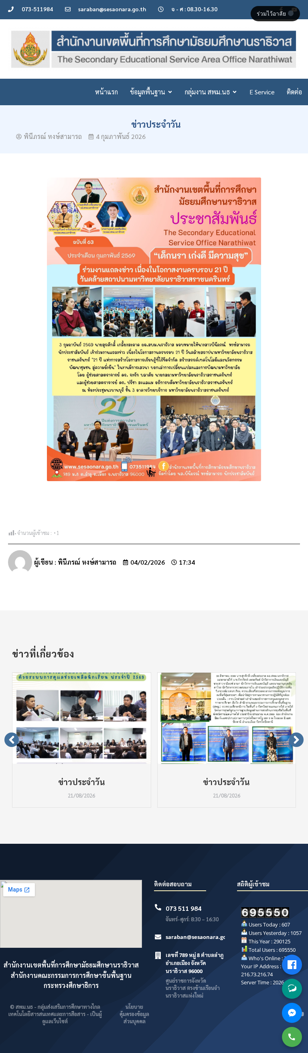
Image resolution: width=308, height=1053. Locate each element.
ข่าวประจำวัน (81, 782)
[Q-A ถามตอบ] (292, 989)
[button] (11, 740)
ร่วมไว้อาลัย (272, 13)
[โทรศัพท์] (292, 1037)
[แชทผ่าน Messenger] (292, 1013)
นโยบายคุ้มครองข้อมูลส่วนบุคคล (134, 1013)
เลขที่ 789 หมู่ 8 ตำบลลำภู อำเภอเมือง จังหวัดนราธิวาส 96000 (194, 963)
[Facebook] (292, 965)
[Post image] (81, 718)
